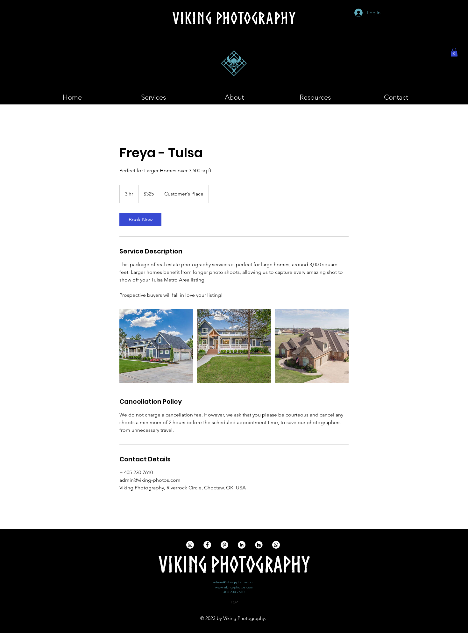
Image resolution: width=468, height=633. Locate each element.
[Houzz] (259, 545)
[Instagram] (190, 545)
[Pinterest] (224, 545)
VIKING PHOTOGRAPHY (234, 564)
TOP (234, 602)
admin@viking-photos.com (234, 582)
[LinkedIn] (241, 545)
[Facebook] (207, 545)
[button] (454, 52)
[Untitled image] (156, 346)
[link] (140, 219)
